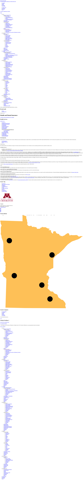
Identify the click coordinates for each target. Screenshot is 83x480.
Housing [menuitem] (7, 45)
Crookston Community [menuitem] (9, 19)
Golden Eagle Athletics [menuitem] (9, 66)
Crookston (3, 312)
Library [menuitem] (5, 59)
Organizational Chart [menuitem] (8, 25)
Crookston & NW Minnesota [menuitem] (8, 78)
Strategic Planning (8, 343)
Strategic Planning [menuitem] (8, 26)
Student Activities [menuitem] (8, 63)
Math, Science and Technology (10, 391)
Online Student (8, 363)
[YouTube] (41, 210)
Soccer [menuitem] (6, 84)
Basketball (7, 432)
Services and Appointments (6, 124)
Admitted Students (6, 382)
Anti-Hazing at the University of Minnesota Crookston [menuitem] (13, 32)
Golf (6, 435)
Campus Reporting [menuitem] (8, 30)
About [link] (3, 14)
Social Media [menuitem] (5, 100)
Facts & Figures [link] (6, 22)
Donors (5, 471)
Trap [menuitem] (6, 93)
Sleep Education (4, 128)
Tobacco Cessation (4, 127)
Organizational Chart (8, 342)
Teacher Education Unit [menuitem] (9, 56)
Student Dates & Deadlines (9, 460)
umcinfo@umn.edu (3, 207)
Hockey (7, 446)
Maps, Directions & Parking (6, 184)
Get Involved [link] (5, 61)
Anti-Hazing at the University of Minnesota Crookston (13, 352)
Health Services (4, 111)
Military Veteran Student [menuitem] (9, 38)
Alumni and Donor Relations (8, 469)
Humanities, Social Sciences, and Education (12, 390)
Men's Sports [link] (5, 88)
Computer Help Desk (5, 188)
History (5, 348)
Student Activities (8, 405)
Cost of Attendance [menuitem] (8, 43)
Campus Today (4, 7)
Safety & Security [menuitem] (6, 77)
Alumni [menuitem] (5, 104)
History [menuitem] (5, 28)
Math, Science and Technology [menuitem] (10, 55)
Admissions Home (6, 360)
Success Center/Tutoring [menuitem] (9, 70)
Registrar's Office (8, 418)
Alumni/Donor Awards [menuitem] (7, 105)
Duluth (3, 3)
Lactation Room (4, 134)
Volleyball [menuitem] (7, 87)
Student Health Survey (5, 135)
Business (7, 389)
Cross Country (8, 433)
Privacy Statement (2, 326)
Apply (5, 380)
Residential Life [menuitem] (6, 76)
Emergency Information (5, 126)
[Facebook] (41, 208)
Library (3, 187)
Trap (6, 438)
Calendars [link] (5, 97)
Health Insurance (2, 144)
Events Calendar (8, 404)
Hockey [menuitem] (7, 92)
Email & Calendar (4, 191)
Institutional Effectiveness (9, 341)
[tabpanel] (41, 151)
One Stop (3, 9)
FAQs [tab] (3, 142)
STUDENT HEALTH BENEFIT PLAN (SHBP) (7, 117)
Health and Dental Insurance (6, 123)
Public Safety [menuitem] (7, 31)
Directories (3, 8)
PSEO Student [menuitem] (8, 39)
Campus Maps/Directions (9, 331)
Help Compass (6, 131)
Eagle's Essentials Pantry (9, 419)
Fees (6, 374)
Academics (3, 386)
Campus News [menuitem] (6, 96)
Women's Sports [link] (6, 80)
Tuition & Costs (8, 340)
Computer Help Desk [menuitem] (8, 71)
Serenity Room (4, 133)
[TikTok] (41, 211)
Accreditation (5, 396)
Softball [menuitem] (7, 85)
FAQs (1, 165)
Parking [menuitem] (7, 18)
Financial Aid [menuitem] (7, 41)
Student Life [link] (3, 60)
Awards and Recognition (9, 344)
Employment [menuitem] (5, 20)
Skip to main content (3, 0)
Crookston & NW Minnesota (8, 426)
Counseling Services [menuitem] (8, 69)
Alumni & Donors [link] (4, 101)
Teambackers (5, 452)
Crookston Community (9, 333)
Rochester (3, 5)
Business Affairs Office (75, 172)
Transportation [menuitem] (7, 75)
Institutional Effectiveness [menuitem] (9, 24)
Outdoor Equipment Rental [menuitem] (9, 64)
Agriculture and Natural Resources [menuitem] (10, 53)
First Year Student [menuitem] (8, 35)
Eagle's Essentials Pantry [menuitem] (9, 74)
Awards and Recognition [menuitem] (9, 27)
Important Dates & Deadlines (8, 427)
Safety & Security (6, 425)
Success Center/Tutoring (9, 415)
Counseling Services (6, 130)
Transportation (7, 420)
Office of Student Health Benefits (29, 177)
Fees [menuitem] (6, 44)
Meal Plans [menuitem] (7, 46)
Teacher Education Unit (9, 392)
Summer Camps (6, 464)
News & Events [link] (4, 95)
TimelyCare (3, 122)
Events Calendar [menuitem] (8, 62)
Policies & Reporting (7, 349)
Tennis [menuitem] (6, 86)
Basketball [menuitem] (7, 81)
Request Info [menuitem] (5, 48)
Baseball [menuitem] (7, 89)
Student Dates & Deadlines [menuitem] (9, 99)
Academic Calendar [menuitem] (8, 98)
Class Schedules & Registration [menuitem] (8, 57)
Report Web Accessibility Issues (4, 322)
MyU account (28, 174)
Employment (5, 337)
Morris (3, 4)
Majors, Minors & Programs (7, 387)
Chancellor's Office (6, 338)
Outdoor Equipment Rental (9, 406)
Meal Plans (7, 375)
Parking (7, 376)
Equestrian (7, 434)
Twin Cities (3, 315)
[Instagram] (41, 209)
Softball (7, 436)
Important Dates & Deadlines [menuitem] (8, 79)
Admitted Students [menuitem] (6, 50)
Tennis (6, 437)
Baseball (7, 443)
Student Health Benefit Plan (14, 176)
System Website (4, 311)
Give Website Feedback (3, 323)
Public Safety (7, 351)
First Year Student (8, 361)
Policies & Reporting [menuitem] (7, 29)
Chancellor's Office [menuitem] (6, 21)
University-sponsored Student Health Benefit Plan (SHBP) (15, 150)
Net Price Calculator (8, 371)
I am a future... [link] (6, 34)
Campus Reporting (8, 350)
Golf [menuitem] (6, 91)
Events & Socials (6, 470)
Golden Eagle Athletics (9, 408)
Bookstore (3, 185)
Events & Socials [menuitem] (6, 103)
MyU (6, 336)
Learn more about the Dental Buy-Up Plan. (34, 162)
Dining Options (6, 424)
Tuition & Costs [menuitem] (8, 23)
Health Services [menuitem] (8, 68)
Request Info (5, 381)
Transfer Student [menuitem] (8, 36)
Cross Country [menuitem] (8, 82)
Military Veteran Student (9, 364)
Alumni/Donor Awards (7, 472)
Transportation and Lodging (9, 332)
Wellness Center (8, 407)
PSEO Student (8, 365)
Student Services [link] (6, 67)
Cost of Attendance (8, 372)
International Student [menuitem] (8, 37)
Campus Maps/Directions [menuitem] (9, 17)
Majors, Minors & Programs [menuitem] (7, 51)
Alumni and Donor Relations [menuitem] (8, 102)
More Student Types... (9, 366)
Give (1, 318)
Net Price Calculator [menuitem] (8, 42)
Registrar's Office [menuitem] (8, 73)
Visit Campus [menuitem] (5, 49)
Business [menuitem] (7, 54)
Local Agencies (4, 125)
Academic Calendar (4, 186)
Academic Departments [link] (7, 52)
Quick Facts (3, 183)
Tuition (6, 373)
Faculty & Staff (4, 190)
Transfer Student (8, 362)
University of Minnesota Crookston (5, 11)
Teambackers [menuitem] (5, 94)
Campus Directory (8, 330)
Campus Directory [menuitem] (8, 16)
